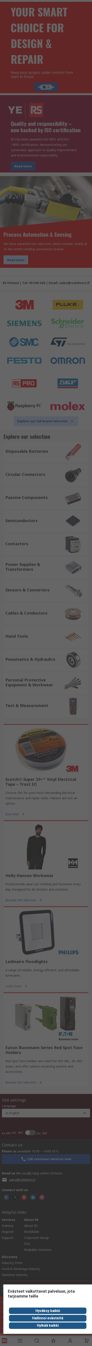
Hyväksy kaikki (48, 1311)
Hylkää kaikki (48, 1325)
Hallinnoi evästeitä (47, 1318)
